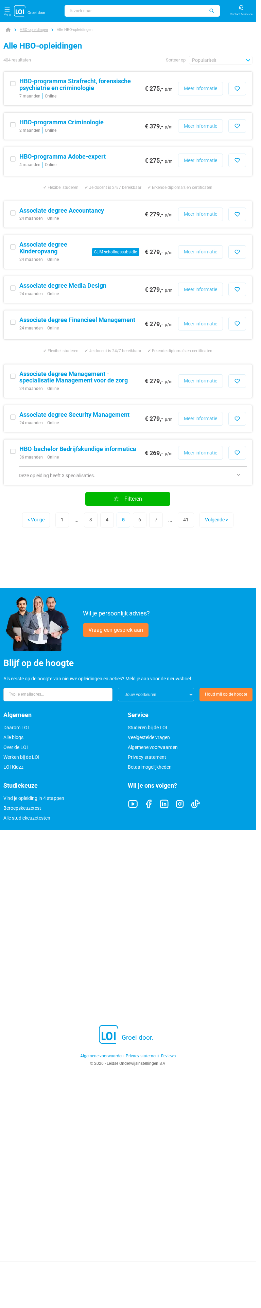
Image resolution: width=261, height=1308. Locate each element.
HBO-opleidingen (34, 30)
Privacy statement (147, 757)
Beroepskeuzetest (22, 808)
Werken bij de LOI (21, 757)
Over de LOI (15, 747)
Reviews (168, 1056)
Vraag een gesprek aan (115, 630)
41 (186, 519)
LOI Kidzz (13, 767)
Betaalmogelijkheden (150, 767)
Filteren (133, 499)
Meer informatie (200, 88)
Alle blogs (13, 737)
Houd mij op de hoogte (226, 694)
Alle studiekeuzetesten (26, 818)
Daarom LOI (16, 727)
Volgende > (216, 519)
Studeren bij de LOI (147, 727)
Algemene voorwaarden (153, 747)
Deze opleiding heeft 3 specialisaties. (57, 475)
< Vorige (36, 519)
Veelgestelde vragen (149, 737)
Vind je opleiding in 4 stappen (33, 798)
